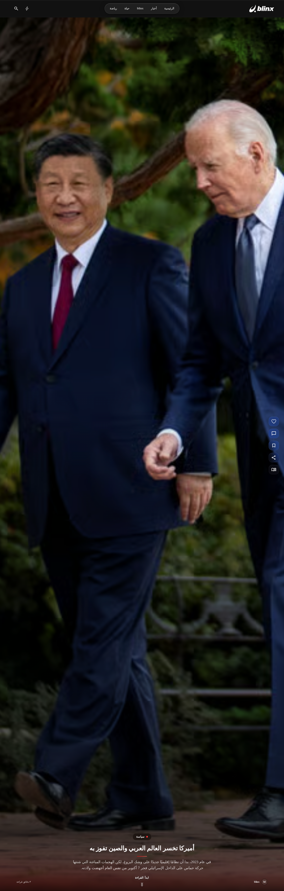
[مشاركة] (274, 457)
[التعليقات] (274, 433)
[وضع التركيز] (273, 469)
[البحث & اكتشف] (16, 8)
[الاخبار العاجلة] (27, 8)
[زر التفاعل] (273, 421)
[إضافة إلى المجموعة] (274, 445)
